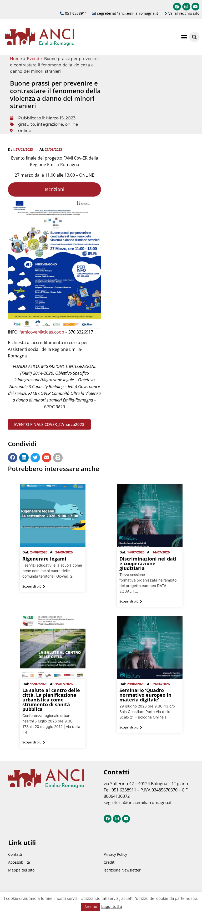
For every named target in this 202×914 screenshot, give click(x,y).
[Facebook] (177, 6)
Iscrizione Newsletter (122, 870)
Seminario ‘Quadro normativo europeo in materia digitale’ (145, 695)
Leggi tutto (111, 906)
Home (16, 58)
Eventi (33, 58)
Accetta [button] (90, 907)
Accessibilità (19, 862)
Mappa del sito (21, 870)
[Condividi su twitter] (35, 457)
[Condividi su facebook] (12, 457)
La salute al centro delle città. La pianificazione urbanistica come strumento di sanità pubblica (51, 699)
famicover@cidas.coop (41, 332)
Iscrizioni (54, 189)
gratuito (26, 124)
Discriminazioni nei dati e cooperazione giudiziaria (147, 563)
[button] (184, 37)
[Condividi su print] (58, 457)
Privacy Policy (115, 854)
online (71, 124)
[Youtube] (195, 6)
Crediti (109, 862)
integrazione (50, 124)
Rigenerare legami (44, 559)
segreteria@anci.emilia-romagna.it (138, 802)
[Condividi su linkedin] (24, 457)
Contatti (15, 854)
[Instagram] (186, 6)
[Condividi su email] (46, 457)
